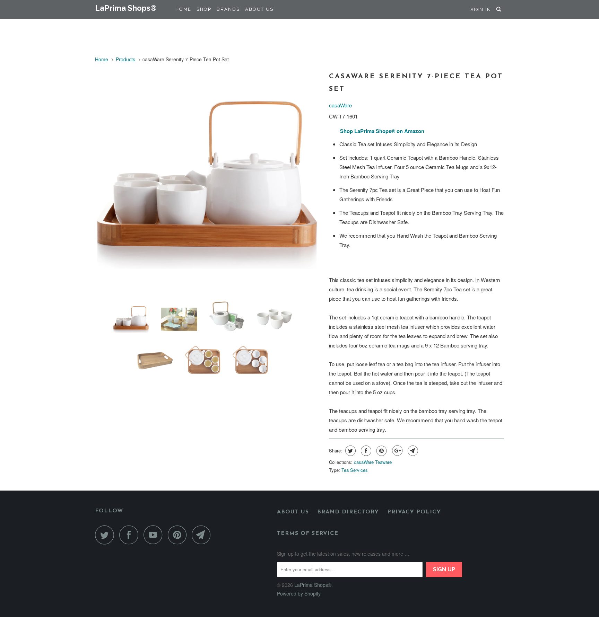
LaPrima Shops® (126, 7)
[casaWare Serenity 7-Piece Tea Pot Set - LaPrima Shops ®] (208, 182)
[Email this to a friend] (412, 451)
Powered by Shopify (299, 593)
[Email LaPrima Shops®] (203, 534)
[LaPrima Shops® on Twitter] (106, 534)
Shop (204, 9)
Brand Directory (348, 512)
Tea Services (354, 470)
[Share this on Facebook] (365, 451)
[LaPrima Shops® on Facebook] (130, 534)
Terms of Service (307, 533)
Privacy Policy (414, 512)
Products (125, 59)
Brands (228, 9)
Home (183, 9)
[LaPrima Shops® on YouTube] (155, 534)
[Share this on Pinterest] (381, 451)
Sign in (480, 9)
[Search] (499, 9)
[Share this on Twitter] (350, 451)
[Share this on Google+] (396, 451)
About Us (259, 9)
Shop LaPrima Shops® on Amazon (382, 131)
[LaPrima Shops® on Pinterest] (179, 534)
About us (293, 512)
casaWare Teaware (373, 462)
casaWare (340, 105)
